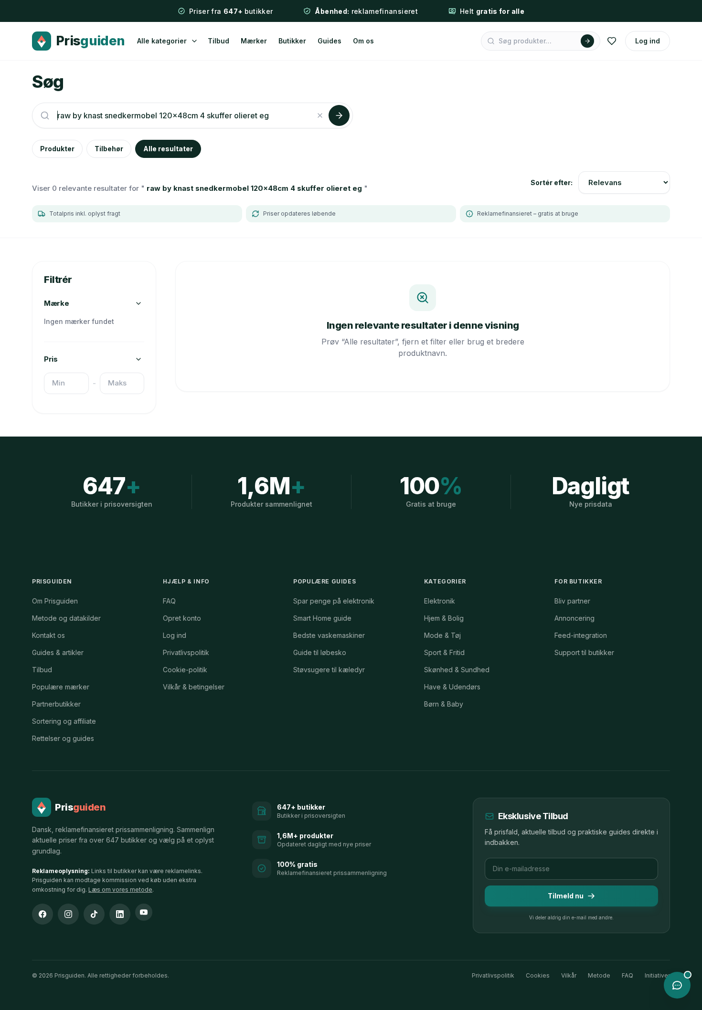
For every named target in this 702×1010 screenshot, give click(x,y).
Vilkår (568, 975)
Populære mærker (60, 687)
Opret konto (182, 618)
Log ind (647, 41)
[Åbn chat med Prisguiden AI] (677, 985)
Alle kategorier (162, 41)
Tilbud (218, 41)
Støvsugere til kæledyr (329, 670)
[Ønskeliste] (611, 41)
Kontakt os (48, 635)
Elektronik (439, 601)
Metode (599, 975)
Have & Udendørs (452, 687)
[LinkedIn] (119, 914)
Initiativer (657, 975)
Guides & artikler (58, 652)
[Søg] (587, 41)
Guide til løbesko (319, 652)
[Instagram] (68, 914)
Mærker (254, 41)
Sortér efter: (552, 182)
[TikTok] (94, 914)
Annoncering (574, 618)
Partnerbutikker (56, 704)
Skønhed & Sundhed (456, 670)
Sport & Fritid (444, 652)
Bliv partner (572, 601)
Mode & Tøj (442, 635)
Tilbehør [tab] (109, 149)
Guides (329, 41)
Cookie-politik (185, 670)
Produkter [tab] (57, 149)
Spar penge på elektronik (333, 601)
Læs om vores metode (120, 889)
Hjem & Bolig (444, 618)
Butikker (292, 41)
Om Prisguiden (55, 601)
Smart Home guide (322, 618)
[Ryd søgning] (320, 115)
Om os (363, 41)
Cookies (538, 975)
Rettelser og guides (63, 738)
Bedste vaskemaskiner (329, 635)
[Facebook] (42, 914)
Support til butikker (584, 652)
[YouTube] (143, 912)
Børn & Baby (443, 704)
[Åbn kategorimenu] (194, 41)
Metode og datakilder (66, 618)
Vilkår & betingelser (193, 687)
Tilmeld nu (566, 896)
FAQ (169, 601)
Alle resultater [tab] (168, 149)
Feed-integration (580, 635)
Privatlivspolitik (186, 652)
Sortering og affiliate (64, 721)
